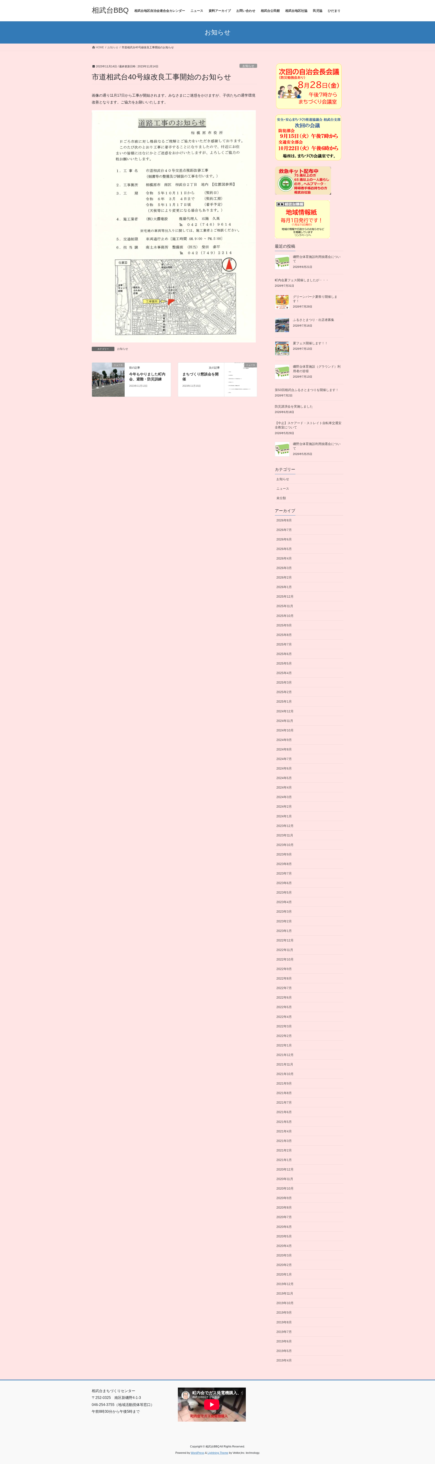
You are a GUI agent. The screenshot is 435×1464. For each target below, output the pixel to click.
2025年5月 (284, 663)
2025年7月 (284, 644)
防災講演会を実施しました (294, 406)
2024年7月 (284, 759)
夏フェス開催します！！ (310, 343)
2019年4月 (284, 1360)
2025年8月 (284, 635)
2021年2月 (284, 1150)
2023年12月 (285, 826)
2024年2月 (284, 806)
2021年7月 (284, 1102)
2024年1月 (284, 816)
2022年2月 (284, 1036)
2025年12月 (285, 596)
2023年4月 (284, 902)
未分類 (281, 498)
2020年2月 (284, 1265)
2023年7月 (284, 873)
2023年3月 (284, 911)
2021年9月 (284, 1083)
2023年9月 (284, 854)
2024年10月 (285, 730)
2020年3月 (284, 1255)
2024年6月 (284, 768)
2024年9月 (284, 740)
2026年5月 (284, 549)
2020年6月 (284, 1227)
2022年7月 (284, 988)
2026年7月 (284, 530)
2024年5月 (284, 778)
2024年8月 (284, 749)
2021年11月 (284, 1064)
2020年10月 (285, 1188)
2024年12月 (285, 711)
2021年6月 (284, 1112)
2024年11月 (284, 721)
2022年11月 (284, 950)
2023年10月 (285, 845)
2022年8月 (284, 978)
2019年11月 (284, 1293)
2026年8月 (284, 520)
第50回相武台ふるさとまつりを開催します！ (307, 390)
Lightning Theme (218, 1452)
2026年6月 (284, 539)
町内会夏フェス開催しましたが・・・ (302, 280)
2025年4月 (284, 673)
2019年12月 (285, 1284)
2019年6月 (284, 1341)
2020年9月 (284, 1198)
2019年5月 (284, 1351)
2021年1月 (284, 1160)
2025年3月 (284, 682)
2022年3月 (284, 1026)
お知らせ (248, 66)
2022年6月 (284, 997)
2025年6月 (284, 654)
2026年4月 (284, 558)
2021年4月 (284, 1131)
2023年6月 (284, 883)
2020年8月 (284, 1207)
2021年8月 (284, 1093)
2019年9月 (284, 1312)
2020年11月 (284, 1179)
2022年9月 (284, 969)
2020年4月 (284, 1246)
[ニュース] (108, 379)
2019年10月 (285, 1303)
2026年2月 (284, 577)
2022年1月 (284, 1045)
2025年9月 (284, 625)
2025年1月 (284, 701)
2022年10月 (285, 959)
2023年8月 (284, 864)
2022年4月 (284, 1017)
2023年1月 (284, 931)
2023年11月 (284, 835)
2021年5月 (284, 1122)
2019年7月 (284, 1332)
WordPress (197, 1452)
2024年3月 (284, 797)
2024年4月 (284, 787)
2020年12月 (285, 1169)
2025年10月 (285, 616)
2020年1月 (284, 1274)
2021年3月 (284, 1141)
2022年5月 (284, 1007)
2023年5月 (284, 892)
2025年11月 (284, 606)
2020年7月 (284, 1217)
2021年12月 (285, 1055)
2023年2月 (284, 921)
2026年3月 (284, 568)
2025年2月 (284, 692)
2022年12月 (285, 940)
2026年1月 (284, 587)
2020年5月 (284, 1236)
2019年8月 (284, 1322)
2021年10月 (285, 1074)
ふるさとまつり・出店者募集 (313, 320)
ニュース (282, 488)
